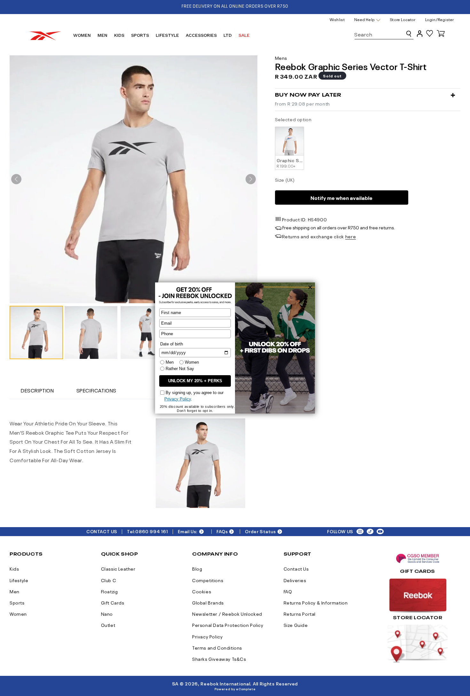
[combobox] (384, 33)
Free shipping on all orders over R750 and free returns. (338, 227)
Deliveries (295, 580)
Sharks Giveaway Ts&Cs (219, 658)
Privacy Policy (207, 636)
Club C (108, 580)
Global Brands (208, 602)
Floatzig (109, 591)
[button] (36, 332)
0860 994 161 (151, 531)
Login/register (439, 19)
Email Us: (188, 531)
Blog (197, 568)
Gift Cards (112, 602)
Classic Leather (118, 568)
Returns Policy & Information (316, 602)
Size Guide (296, 624)
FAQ (288, 591)
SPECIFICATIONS (96, 390)
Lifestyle (19, 580)
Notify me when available (341, 197)
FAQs (222, 531)
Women (18, 613)
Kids (14, 568)
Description (37, 390)
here (350, 236)
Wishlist (337, 19)
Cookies (201, 591)
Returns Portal (300, 613)
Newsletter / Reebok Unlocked (227, 613)
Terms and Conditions (217, 647)
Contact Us (296, 568)
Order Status (260, 531)
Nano (107, 613)
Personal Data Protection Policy (227, 624)
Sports (17, 602)
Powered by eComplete (235, 688)
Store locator (403, 19)
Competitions (207, 580)
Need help (364, 19)
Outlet (108, 624)
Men (15, 591)
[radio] (289, 148)
